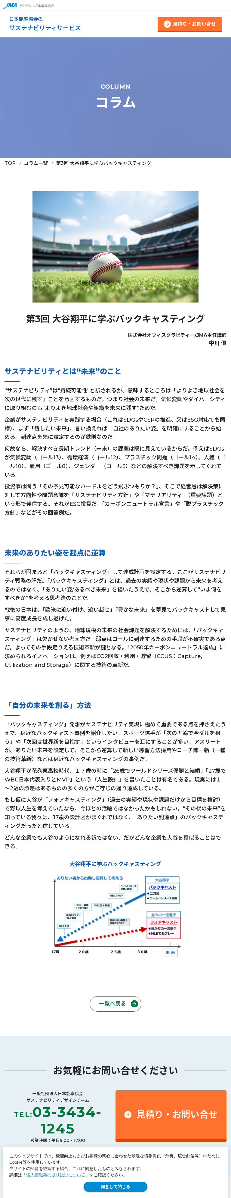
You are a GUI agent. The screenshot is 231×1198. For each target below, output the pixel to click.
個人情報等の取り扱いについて (55, 1174)
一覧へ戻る (112, 1003)
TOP (10, 163)
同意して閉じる (115, 1186)
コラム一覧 (36, 163)
